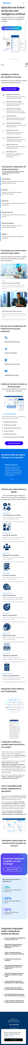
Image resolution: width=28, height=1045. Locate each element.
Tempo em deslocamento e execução (14, 437)
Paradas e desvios (9, 431)
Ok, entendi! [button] (13, 1040)
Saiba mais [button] (11, 1036)
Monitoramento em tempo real (12, 428)
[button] (23, 3)
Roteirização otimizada (10, 434)
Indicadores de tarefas (10, 425)
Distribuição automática (10, 422)
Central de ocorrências (10, 414)
